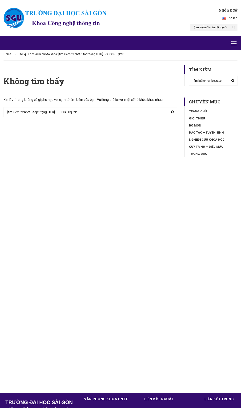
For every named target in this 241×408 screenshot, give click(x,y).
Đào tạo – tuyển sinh (206, 132)
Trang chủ (198, 111)
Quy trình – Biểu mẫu (206, 146)
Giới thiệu (197, 118)
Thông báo (198, 153)
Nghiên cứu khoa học (207, 139)
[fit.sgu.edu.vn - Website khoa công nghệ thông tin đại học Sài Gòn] (55, 18)
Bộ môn (195, 125)
